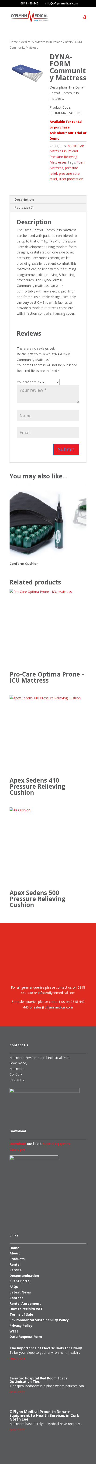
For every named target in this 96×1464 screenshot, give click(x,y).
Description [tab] (24, 199)
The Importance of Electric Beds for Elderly (46, 1348)
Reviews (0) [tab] (24, 207)
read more (17, 1358)
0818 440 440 (29, 3)
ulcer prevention (71, 179)
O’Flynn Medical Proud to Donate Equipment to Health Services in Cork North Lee (44, 1415)
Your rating (26, 382)
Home (14, 42)
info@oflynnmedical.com (56, 992)
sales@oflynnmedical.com (53, 1007)
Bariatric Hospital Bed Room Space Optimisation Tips (39, 1380)
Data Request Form (26, 1336)
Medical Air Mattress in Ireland (41, 42)
